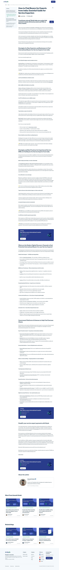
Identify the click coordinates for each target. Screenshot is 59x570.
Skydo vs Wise (25, 554)
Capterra (28, 88)
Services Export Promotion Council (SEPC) (27, 333)
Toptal (21, 286)
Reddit (42, 561)
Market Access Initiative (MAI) (25, 382)
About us (32, 554)
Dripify (21, 310)
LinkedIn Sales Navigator (27, 257)
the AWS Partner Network (24, 163)
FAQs (32, 559)
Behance (21, 290)
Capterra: (21, 280)
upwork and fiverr (21, 63)
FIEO (21, 341)
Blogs (32, 557)
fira (52, 442)
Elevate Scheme (22, 351)
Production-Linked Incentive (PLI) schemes (27, 388)
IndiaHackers (50, 82)
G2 (20, 277)
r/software (34, 301)
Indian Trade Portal (23, 354)
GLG (20, 292)
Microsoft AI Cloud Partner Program (36, 163)
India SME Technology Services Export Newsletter (28, 374)
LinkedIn (42, 554)
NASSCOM (22, 338)
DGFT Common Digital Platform (25, 395)
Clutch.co (20, 88)
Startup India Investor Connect (25, 348)
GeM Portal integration (24, 398)
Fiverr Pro (21, 289)
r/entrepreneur (29, 301)
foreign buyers (20, 102)
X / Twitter (42, 559)
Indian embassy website (33, 127)
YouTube (42, 557)
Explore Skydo (20, 454)
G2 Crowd (23, 88)
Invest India (22, 401)
